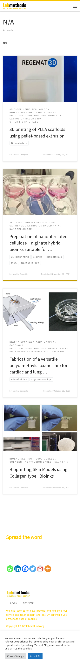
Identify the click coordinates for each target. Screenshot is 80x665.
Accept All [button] (35, 656)
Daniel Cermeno (20, 488)
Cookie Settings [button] (15, 656)
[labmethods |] (14, 5)
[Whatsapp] (10, 568)
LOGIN (14, 603)
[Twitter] (32, 568)
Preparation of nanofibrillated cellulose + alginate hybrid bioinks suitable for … (39, 243)
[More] (47, 568)
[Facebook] (25, 568)
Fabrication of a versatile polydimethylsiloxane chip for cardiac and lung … (38, 365)
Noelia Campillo (20, 155)
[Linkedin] (17, 568)
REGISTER (28, 603)
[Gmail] (40, 568)
